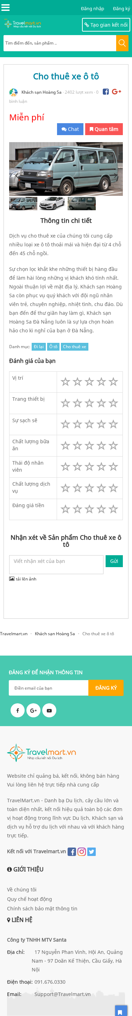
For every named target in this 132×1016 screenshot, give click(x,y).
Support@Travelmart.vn (62, 994)
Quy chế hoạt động (29, 899)
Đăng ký (121, 8)
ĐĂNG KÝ (106, 687)
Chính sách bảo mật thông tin (42, 908)
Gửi (114, 561)
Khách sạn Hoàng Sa (41, 92)
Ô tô (53, 347)
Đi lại (39, 347)
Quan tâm (105, 129)
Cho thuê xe (74, 347)
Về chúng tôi (22, 889)
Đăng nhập (92, 8)
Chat (73, 129)
